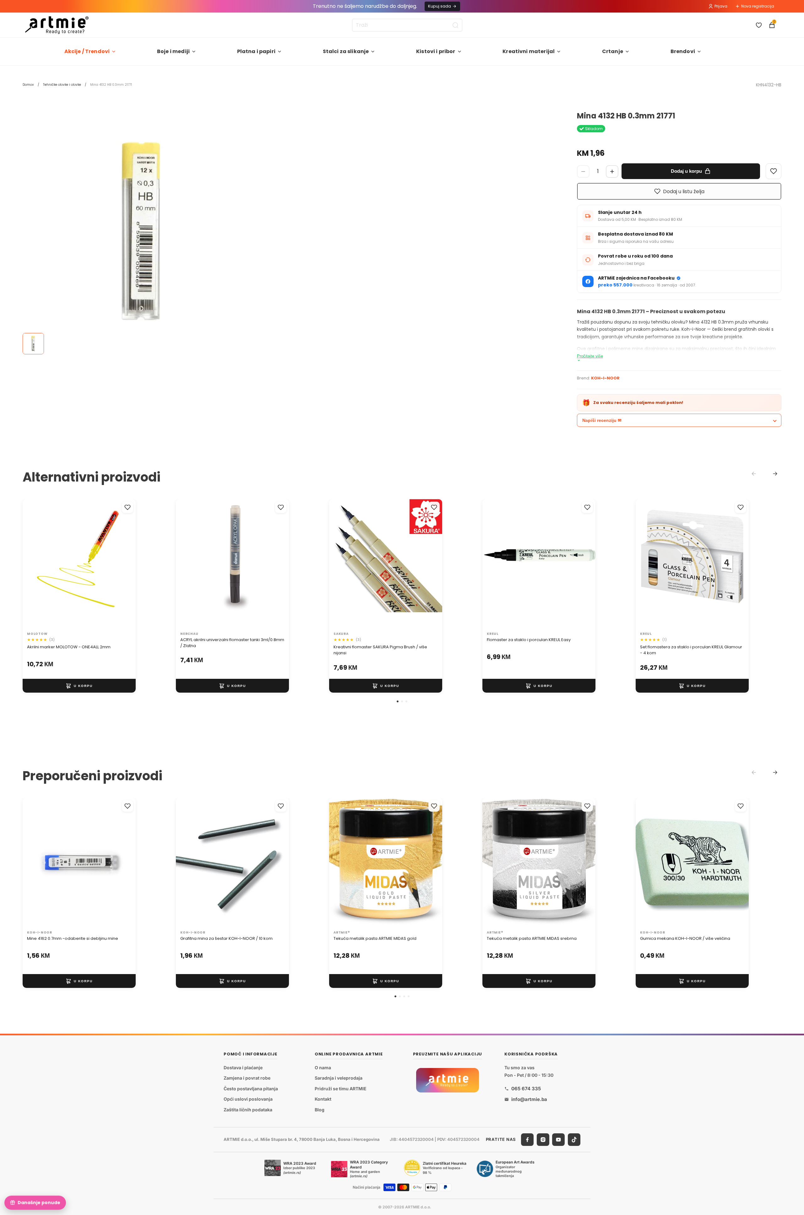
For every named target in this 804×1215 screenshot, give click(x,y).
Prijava (720, 6)
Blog (319, 1109)
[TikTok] (574, 1139)
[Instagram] (543, 1139)
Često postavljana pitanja (251, 1088)
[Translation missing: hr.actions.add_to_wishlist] (127, 507)
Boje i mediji (173, 51)
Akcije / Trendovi (87, 51)
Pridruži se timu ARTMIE (341, 1088)
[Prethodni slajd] (34, 564)
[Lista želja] (758, 25)
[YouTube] (558, 1139)
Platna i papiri (256, 51)
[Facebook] (527, 1139)
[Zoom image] (142, 231)
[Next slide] (775, 474)
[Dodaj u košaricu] (79, 686)
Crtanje (612, 51)
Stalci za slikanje (346, 51)
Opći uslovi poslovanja (248, 1099)
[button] (398, 701)
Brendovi (683, 51)
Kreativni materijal (529, 51)
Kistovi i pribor (435, 51)
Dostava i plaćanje (243, 1067)
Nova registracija (757, 6)
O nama (323, 1067)
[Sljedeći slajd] (124, 564)
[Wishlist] (773, 171)
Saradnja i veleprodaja (338, 1078)
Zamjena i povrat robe (247, 1078)
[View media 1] (33, 343)
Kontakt (323, 1099)
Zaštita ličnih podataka (248, 1109)
